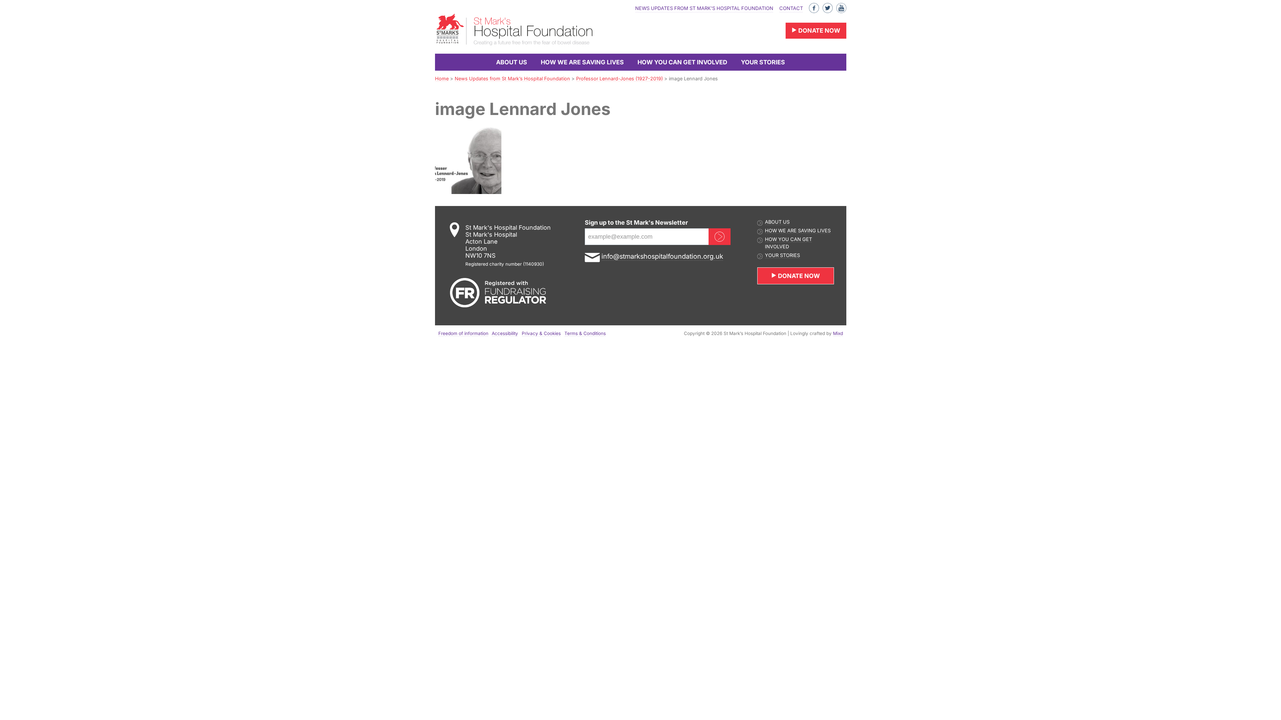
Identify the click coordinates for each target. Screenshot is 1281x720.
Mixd (838, 333)
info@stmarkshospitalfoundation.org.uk (662, 256)
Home (442, 78)
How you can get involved (682, 62)
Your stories (763, 62)
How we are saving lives (582, 62)
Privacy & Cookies (541, 333)
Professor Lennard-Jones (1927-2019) (619, 78)
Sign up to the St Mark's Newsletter (636, 222)
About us (511, 62)
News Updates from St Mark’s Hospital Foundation (704, 8)
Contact (791, 8)
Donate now (818, 30)
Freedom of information (463, 333)
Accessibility (505, 333)
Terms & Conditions (585, 333)
